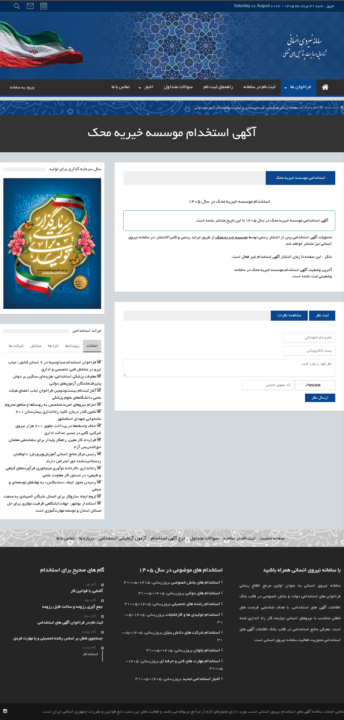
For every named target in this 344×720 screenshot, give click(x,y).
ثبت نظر (322, 315)
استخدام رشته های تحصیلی (196, 604)
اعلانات (92, 346)
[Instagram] (5, 712)
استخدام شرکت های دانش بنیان (191, 633)
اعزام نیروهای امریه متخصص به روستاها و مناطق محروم (50, 405)
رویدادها (72, 346)
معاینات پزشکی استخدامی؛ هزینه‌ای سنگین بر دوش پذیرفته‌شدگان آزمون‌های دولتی (268, 108)
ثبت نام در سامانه (239, 538)
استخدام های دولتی (202, 593)
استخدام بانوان (207, 650)
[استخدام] (325, 87)
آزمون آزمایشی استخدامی (122, 538)
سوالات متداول (204, 538)
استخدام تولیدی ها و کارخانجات (193, 615)
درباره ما (86, 538)
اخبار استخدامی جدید (201, 679)
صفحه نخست (272, 538)
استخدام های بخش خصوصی (195, 583)
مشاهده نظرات (289, 315)
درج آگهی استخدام (168, 538)
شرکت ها (16, 346)
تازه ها (53, 346)
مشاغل (35, 346)
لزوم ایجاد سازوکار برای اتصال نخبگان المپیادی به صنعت (50, 496)
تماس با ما (65, 538)
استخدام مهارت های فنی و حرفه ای (190, 661)
